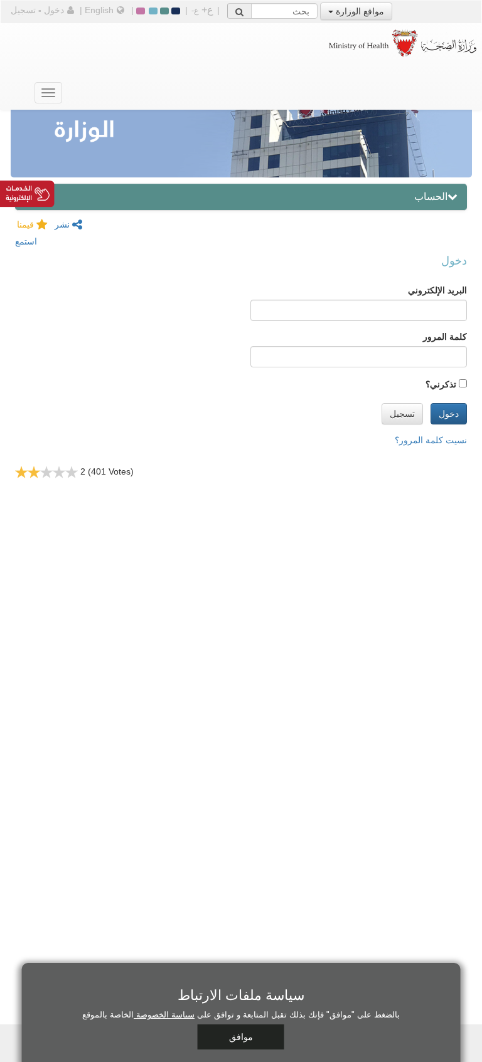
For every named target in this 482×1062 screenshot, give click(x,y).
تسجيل (23, 10)
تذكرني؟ (441, 384)
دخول (54, 10)
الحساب (430, 196)
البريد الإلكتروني (437, 290)
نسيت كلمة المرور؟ (431, 440)
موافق (241, 1037)
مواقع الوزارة (358, 11)
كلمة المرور (445, 337)
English (99, 10)
